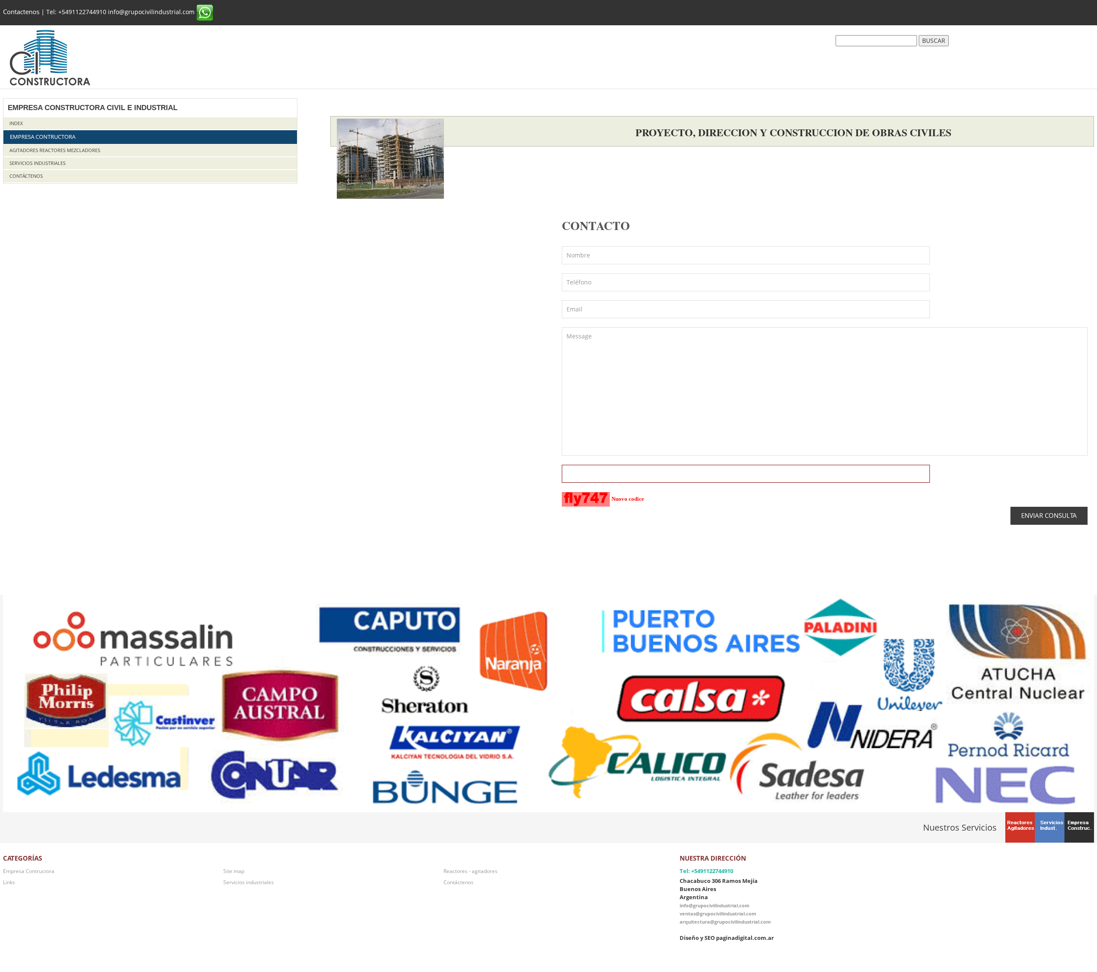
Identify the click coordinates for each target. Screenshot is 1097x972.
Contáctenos (26, 176)
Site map (233, 870)
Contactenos (21, 11)
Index (16, 123)
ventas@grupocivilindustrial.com (718, 913)
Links (9, 882)
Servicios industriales (37, 163)
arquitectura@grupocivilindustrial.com (725, 921)
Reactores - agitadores (471, 870)
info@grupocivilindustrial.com (714, 905)
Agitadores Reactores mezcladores (54, 150)
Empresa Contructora (42, 137)
